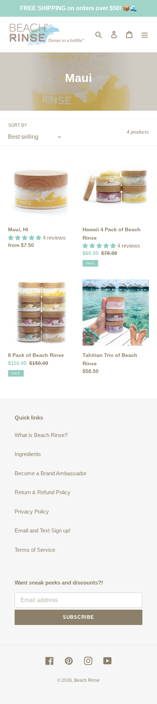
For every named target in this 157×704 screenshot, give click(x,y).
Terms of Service (35, 550)
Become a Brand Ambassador (51, 473)
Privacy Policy (32, 511)
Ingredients (28, 454)
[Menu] (144, 34)
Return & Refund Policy (42, 492)
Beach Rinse (87, 680)
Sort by (17, 125)
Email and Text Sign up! (42, 530)
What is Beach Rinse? (41, 435)
